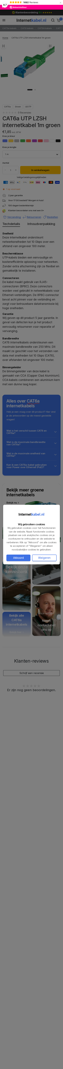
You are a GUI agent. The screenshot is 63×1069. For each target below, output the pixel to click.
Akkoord (18, 557)
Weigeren (44, 557)
